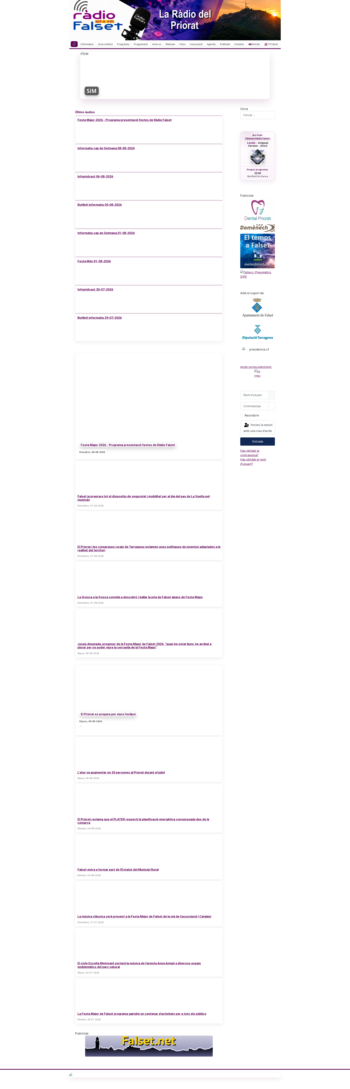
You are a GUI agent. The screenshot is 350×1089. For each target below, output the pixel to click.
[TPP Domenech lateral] (257, 228)
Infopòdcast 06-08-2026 (95, 176)
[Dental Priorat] (257, 210)
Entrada (257, 441)
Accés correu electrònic (256, 367)
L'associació (196, 44)
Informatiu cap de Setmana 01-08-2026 (106, 233)
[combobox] (257, 115)
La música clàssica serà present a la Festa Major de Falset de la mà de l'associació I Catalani (144, 916)
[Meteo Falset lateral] (257, 251)
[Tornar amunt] (345, 1084)
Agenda (211, 44)
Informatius (87, 44)
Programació (141, 44)
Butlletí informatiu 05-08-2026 (99, 204)
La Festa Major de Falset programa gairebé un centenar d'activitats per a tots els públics (141, 1014)
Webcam (170, 44)
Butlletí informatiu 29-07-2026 (99, 318)
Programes (123, 44)
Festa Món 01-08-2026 (94, 261)
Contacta (239, 44)
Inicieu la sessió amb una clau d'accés (258, 428)
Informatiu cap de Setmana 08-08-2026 (106, 148)
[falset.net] (149, 1046)
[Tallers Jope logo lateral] (257, 274)
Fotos (183, 44)
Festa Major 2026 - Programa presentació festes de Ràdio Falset (124, 120)
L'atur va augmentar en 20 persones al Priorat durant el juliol (121, 772)
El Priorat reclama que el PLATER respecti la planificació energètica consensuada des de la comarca (143, 821)
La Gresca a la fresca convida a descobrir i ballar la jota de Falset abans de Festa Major (140, 597)
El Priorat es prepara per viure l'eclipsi (108, 714)
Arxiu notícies (105, 44)
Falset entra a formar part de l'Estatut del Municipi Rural (118, 869)
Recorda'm (252, 415)
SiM (92, 91)
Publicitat (225, 44)
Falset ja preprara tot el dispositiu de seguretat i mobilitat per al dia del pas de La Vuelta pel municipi (143, 498)
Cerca (244, 109)
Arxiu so (156, 44)
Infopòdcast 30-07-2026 (95, 289)
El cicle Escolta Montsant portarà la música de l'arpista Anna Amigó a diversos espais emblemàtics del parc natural (139, 965)
